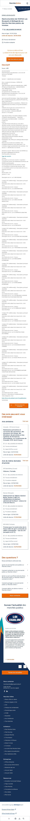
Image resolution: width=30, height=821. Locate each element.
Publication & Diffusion (10, 740)
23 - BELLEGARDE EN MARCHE (12, 29)
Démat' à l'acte (9, 743)
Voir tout (25, 421)
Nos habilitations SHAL (10, 754)
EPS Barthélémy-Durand (10, 468)
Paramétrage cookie (10, 710)
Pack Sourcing (8, 732)
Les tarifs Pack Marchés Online (12, 748)
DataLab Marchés (9, 735)
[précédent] (20, 666)
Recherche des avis (10, 767)
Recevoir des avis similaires (19, 405)
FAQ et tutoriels (9, 783)
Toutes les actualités (15, 672)
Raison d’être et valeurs (11, 699)
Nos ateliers (8, 792)
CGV (6, 705)
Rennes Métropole (8, 493)
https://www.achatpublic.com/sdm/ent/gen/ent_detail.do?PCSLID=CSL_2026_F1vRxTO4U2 (15, 99)
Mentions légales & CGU (11, 702)
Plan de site (8, 794)
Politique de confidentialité (11, 707)
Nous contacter (15, 595)
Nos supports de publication (12, 751)
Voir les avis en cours (15, 59)
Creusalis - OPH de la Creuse (11, 427)
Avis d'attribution (9, 718)
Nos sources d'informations (12, 764)
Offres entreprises (9, 762)
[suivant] (25, 666)
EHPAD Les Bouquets (8, 15)
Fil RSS (6, 713)
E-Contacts (8, 745)
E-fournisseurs (8, 737)
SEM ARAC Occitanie (9, 524)
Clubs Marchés (8, 786)
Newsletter (7, 715)
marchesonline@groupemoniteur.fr (12, 684)
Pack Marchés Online (10, 729)
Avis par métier (9, 773)
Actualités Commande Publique (13, 781)
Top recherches (9, 721)
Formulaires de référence (11, 789)
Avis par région (9, 770)
